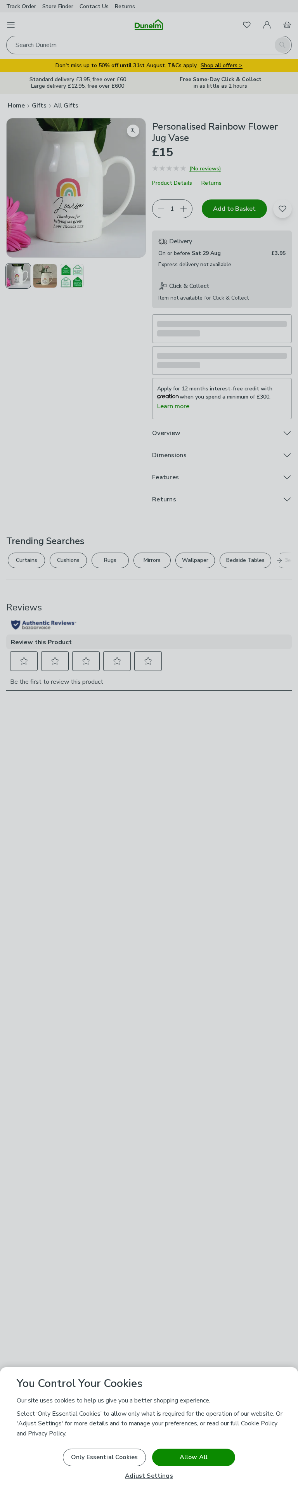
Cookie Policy (259, 1423)
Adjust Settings (149, 1476)
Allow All (194, 1457)
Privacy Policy (46, 1433)
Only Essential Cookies (104, 1457)
